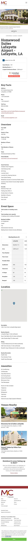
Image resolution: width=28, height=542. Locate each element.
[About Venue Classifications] (14, 60)
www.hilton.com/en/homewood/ (9, 158)
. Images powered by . (10, 27)
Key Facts (14, 31)
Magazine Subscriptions (5, 512)
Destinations (3, 500)
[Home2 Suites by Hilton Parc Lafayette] (14, 438)
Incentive (3, 523)
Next (26, 18)
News (2, 498)
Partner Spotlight (4, 506)
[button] (14, 303)
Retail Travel (16, 518)
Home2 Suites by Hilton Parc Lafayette (11, 448)
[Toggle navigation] (26, 3)
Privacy (15, 504)
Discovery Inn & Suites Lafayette (12, 424)
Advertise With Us (17, 500)
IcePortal (11, 28)
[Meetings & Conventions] (8, 494)
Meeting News (4, 525)
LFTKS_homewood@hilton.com (9, 117)
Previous (2, 18)
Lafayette (20, 35)
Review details (14, 473)
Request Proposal (14, 76)
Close (14, 539)
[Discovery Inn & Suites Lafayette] (14, 414)
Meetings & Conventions (5, 3)
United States (9, 35)
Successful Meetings (5, 522)
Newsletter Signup (4, 510)
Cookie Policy (8, 536)
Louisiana (15, 35)
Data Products (17, 525)
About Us (16, 498)
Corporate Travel (17, 522)
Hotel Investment (17, 523)
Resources (3, 502)
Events (2, 504)
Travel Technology (17, 520)
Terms (15, 502)
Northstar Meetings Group (6, 518)
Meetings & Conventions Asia (6, 520)
